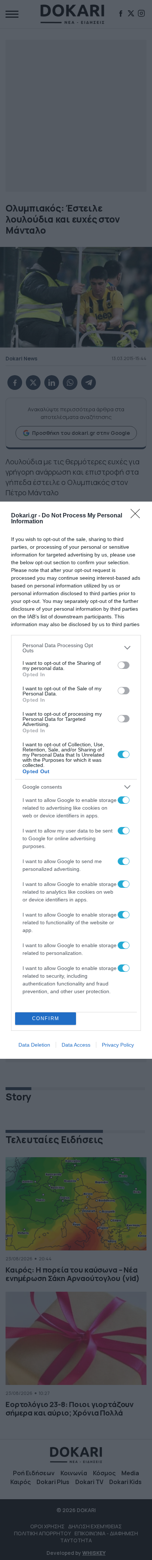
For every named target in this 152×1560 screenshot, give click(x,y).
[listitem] (76, 648)
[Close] (138, 516)
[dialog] (76, 780)
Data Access (76, 1045)
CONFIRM (45, 1018)
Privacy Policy (118, 1045)
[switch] (123, 665)
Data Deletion (34, 1045)
